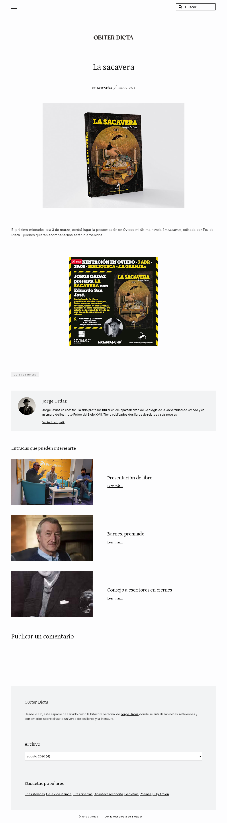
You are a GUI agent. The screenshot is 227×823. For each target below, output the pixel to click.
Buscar (180, 7)
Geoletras (131, 794)
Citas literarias (35, 794)
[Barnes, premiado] (52, 538)
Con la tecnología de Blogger (123, 816)
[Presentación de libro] (52, 482)
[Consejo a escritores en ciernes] (52, 594)
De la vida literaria (25, 374)
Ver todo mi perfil (53, 422)
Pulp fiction (161, 794)
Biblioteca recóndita (108, 794)
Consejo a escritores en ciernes (139, 593)
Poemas (145, 794)
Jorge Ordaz (104, 87)
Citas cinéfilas (82, 794)
